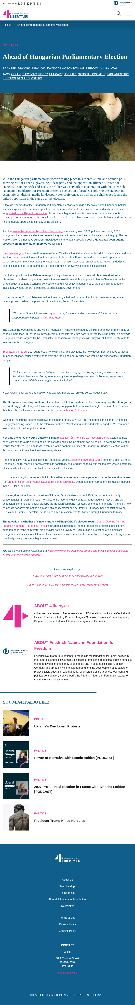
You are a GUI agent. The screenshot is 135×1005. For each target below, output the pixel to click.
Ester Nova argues (13, 253)
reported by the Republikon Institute (26, 213)
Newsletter (67, 906)
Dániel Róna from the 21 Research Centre (84, 437)
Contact (67, 945)
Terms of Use (67, 917)
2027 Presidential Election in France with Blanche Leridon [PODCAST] (79, 789)
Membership (67, 886)
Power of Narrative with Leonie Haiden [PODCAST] (74, 758)
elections (29, 74)
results (23, 78)
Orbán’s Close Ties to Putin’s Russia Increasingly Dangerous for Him (67, 585)
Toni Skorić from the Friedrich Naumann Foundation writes (40, 481)
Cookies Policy (67, 930)
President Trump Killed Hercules (59, 820)
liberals (70, 74)
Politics (7, 24)
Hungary (55, 74)
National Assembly (91, 74)
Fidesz (43, 74)
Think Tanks (67, 892)
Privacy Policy (67, 924)
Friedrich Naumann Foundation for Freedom (64, 67)
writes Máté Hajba (51, 317)
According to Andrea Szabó (86, 459)
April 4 (16, 74)
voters (36, 78)
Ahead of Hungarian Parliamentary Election (42, 24)
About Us (67, 879)
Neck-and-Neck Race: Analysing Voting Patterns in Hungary (68, 575)
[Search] (118, 13)
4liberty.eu (15, 67)
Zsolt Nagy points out (15, 351)
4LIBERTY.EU (64, 995)
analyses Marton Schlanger (71, 410)
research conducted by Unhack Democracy (38, 231)
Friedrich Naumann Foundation (67, 899)
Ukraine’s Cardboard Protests (57, 726)
